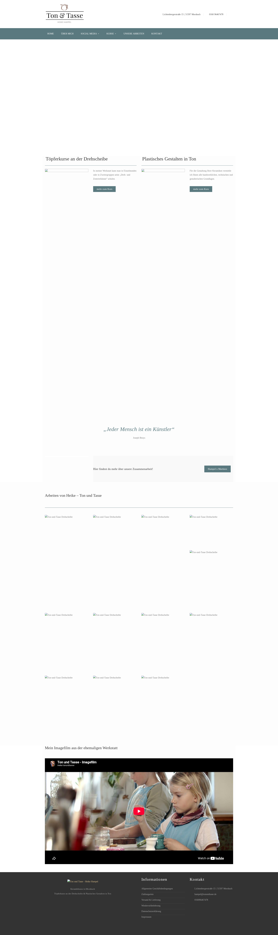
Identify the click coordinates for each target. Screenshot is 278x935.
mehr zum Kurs (104, 189)
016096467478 (201, 900)
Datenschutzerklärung (151, 911)
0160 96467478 (216, 14)
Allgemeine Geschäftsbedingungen (157, 888)
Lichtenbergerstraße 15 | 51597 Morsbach (182, 14)
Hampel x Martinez (217, 469)
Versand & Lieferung (151, 900)
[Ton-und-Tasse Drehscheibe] (66, 544)
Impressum (146, 917)
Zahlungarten (147, 894)
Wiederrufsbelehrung (150, 905)
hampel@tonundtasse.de (205, 894)
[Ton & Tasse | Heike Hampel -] (65, 14)
